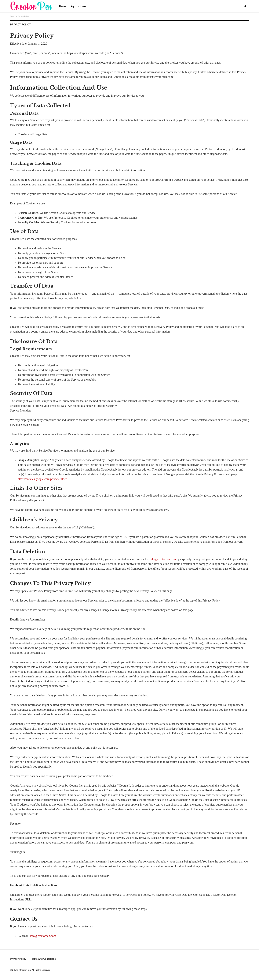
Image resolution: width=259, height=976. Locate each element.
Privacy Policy (18, 958)
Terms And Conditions (43, 958)
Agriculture (78, 6)
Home (62, 6)
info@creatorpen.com (163, 559)
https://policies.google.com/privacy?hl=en (42, 479)
